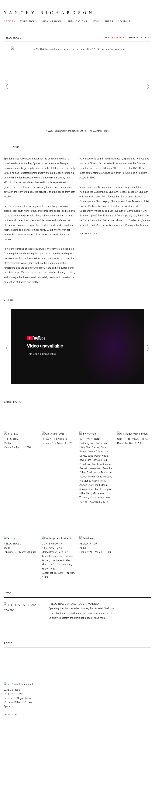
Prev (7, 86)
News (96, 21)
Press (109, 21)
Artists (9, 21)
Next (148, 86)
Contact (124, 21)
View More (11, 714)
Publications (77, 21)
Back (148, 37)
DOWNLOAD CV (88, 233)
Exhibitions (28, 21)
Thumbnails (134, 37)
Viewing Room (52, 21)
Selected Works (113, 37)
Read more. (99, 617)
